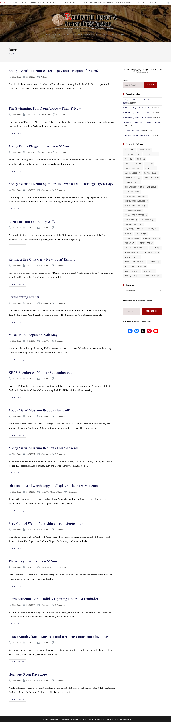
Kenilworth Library (135, 206)
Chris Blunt (16, 77)
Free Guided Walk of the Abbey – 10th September (46, 523)
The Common (132, 271)
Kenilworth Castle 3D (136, 201)
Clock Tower (151, 178)
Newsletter (132, 238)
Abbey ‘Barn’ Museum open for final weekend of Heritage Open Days (61, 184)
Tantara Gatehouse (135, 266)
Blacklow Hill (133, 164)
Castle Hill (150, 173)
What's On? (45, 190)
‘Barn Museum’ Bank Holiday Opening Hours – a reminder (53, 599)
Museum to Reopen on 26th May (33, 335)
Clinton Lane (132, 178)
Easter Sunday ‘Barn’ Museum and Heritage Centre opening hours (59, 636)
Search (125, 80)
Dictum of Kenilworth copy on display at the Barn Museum (53, 485)
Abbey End (144, 150)
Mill (128, 234)
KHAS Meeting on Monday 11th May (137, 113)
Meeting (152, 229)
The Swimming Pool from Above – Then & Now (45, 108)
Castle (150, 168)
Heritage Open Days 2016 (28, 674)
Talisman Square (134, 262)
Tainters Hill (132, 257)
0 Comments (61, 115)
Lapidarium (147, 220)
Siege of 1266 (56, 492)
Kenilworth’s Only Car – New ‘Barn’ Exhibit (42, 259)
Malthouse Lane (134, 229)
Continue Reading (18, 96)
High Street (132, 192)
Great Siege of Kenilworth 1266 (140, 187)
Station (155, 248)
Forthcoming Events (24, 297)
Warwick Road (151, 276)
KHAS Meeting (133, 210)
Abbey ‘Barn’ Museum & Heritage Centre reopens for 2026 (53, 70)
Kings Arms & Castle (136, 215)
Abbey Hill (151, 154)
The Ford (148, 271)
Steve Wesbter (133, 252)
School (129, 243)
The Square (132, 276)
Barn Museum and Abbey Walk (32, 221)
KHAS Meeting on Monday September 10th (41, 372)
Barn (14, 54)
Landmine (131, 220)
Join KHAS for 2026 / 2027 (133, 130)
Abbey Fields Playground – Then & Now (39, 146)
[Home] (9, 54)
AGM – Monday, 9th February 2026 (136, 135)
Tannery (154, 262)
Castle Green (132, 173)
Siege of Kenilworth (135, 248)
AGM (128, 159)
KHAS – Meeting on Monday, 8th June (137, 108)
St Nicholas (152, 252)
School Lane (146, 243)
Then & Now (46, 115)
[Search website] (168, 3)
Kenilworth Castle (135, 196)
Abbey (129, 150)
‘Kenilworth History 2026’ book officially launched (142, 122)
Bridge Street (133, 168)
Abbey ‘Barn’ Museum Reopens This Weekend (43, 448)
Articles (44, 77)
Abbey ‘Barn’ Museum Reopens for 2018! (39, 410)
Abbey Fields (132, 154)
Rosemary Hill (151, 238)
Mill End (141, 234)
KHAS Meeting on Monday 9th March (137, 118)
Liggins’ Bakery (133, 224)
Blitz (149, 164)
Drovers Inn (132, 182)
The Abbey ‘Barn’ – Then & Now (33, 561)
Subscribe (152, 311)
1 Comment (59, 341)
